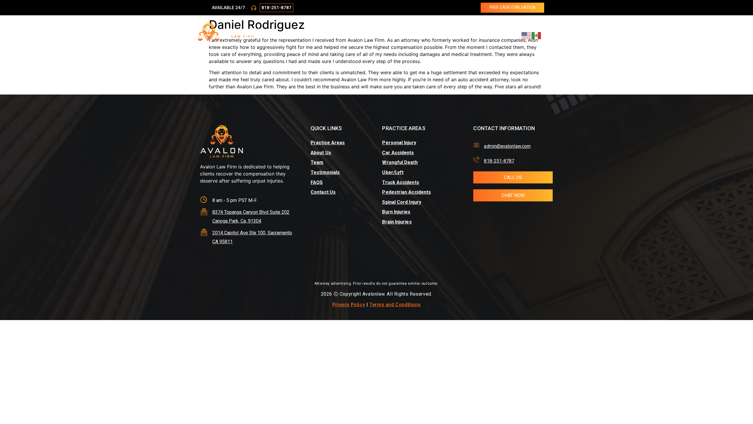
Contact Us (454, 32)
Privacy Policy (348, 304)
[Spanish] (537, 35)
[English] (527, 35)
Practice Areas (321, 32)
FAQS (317, 182)
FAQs (430, 32)
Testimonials (403, 32)
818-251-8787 (276, 7)
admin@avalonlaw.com (507, 146)
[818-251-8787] (253, 8)
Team (376, 32)
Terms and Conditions (395, 304)
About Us (354, 32)
